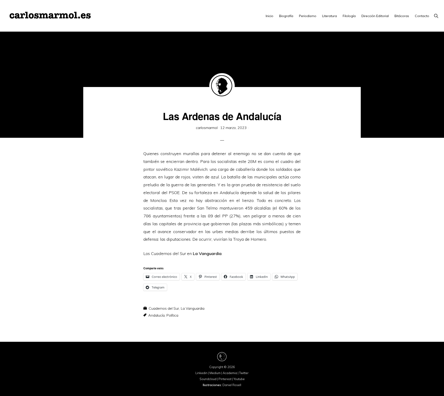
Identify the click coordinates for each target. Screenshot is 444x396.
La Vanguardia (207, 253)
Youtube (239, 379)
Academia (230, 373)
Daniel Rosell (231, 385)
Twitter (244, 373)
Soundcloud (208, 379)
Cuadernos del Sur (164, 308)
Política (172, 315)
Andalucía (156, 315)
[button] (436, 16)
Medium (215, 373)
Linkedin (201, 373)
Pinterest (225, 379)
